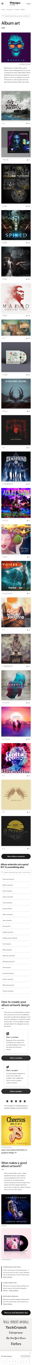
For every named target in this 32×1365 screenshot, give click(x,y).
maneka (6, 374)
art (24, 82)
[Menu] (2, 3)
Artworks (17, 9)
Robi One (6, 159)
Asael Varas (7, 702)
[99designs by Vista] (15, 3)
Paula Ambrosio (7, 1259)
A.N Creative (7, 739)
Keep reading (7, 1277)
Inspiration (9, 9)
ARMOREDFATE (8, 484)
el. (4, 123)
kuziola (5, 411)
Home (3, 9)
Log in (28, 3)
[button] (30, 1353)
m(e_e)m (6, 520)
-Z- (4, 338)
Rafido (5, 206)
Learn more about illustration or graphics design (14, 1151)
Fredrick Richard (8, 593)
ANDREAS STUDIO (25, 64)
